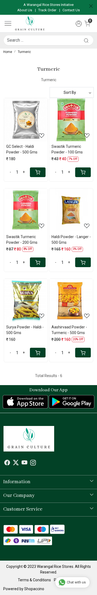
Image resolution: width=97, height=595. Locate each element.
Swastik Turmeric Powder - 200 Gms (21, 240)
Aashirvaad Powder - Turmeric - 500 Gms (69, 330)
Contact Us (71, 10)
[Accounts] (78, 24)
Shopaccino (34, 589)
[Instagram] (33, 463)
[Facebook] (7, 463)
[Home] (30, 23)
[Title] (86, 40)
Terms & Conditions (34, 580)
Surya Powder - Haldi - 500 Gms (25, 330)
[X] (16, 463)
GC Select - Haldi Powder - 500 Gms (21, 149)
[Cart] (38, 172)
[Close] (91, 6)
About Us (24, 10)
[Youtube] (24, 463)
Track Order (47, 10)
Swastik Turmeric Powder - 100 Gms (67, 149)
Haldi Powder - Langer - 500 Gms (71, 240)
